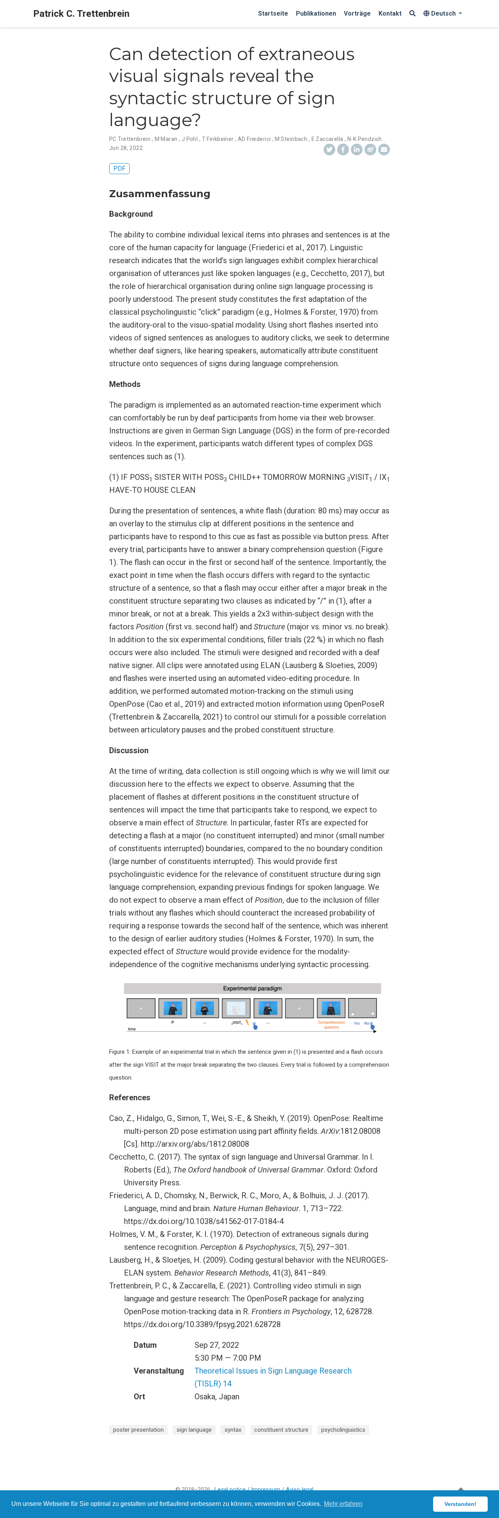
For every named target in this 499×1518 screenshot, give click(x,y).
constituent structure (281, 1429)
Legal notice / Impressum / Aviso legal (263, 1489)
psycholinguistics (343, 1429)
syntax (233, 1429)
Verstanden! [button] (460, 1504)
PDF (119, 168)
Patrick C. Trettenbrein (81, 13)
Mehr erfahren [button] (343, 1503)
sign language (194, 1429)
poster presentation (138, 1429)
